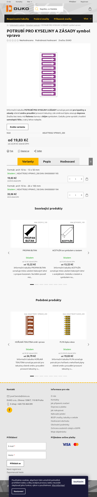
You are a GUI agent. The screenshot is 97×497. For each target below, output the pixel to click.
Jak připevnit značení (60, 403)
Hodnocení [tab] (67, 161)
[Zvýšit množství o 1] (81, 179)
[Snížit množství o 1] (69, 179)
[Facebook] (9, 410)
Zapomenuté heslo (15, 472)
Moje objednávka (58, 431)
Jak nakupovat (57, 410)
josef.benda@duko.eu (20, 396)
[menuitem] (17, 19)
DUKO (68, 40)
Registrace (84, 2)
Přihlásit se (15, 463)
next (88, 253)
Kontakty (19, 2)
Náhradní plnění (58, 414)
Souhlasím (78, 481)
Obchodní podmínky (60, 424)
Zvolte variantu (17, 127)
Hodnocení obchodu (60, 421)
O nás (9, 2)
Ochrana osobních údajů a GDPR (65, 428)
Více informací (58, 485)
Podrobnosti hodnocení (46, 40)
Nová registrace (14, 469)
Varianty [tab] (28, 161)
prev (9, 253)
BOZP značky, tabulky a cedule (64, 417)
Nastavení (18, 491)
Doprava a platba (58, 406)
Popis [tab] (47, 161)
